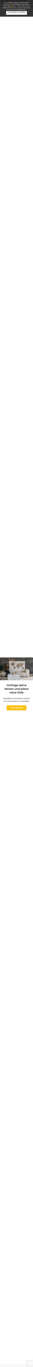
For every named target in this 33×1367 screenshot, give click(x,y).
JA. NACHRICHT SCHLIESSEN (16, 12)
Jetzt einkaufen (16, 708)
